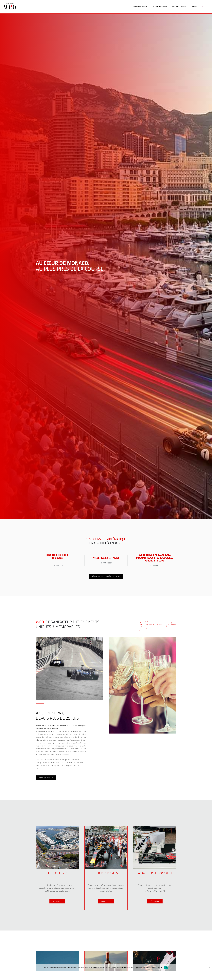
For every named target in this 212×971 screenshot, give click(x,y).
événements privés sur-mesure (58, 754)
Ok (166, 967)
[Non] (209, 968)
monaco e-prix (106, 557)
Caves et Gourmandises (72, 746)
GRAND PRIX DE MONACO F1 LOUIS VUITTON (154, 557)
